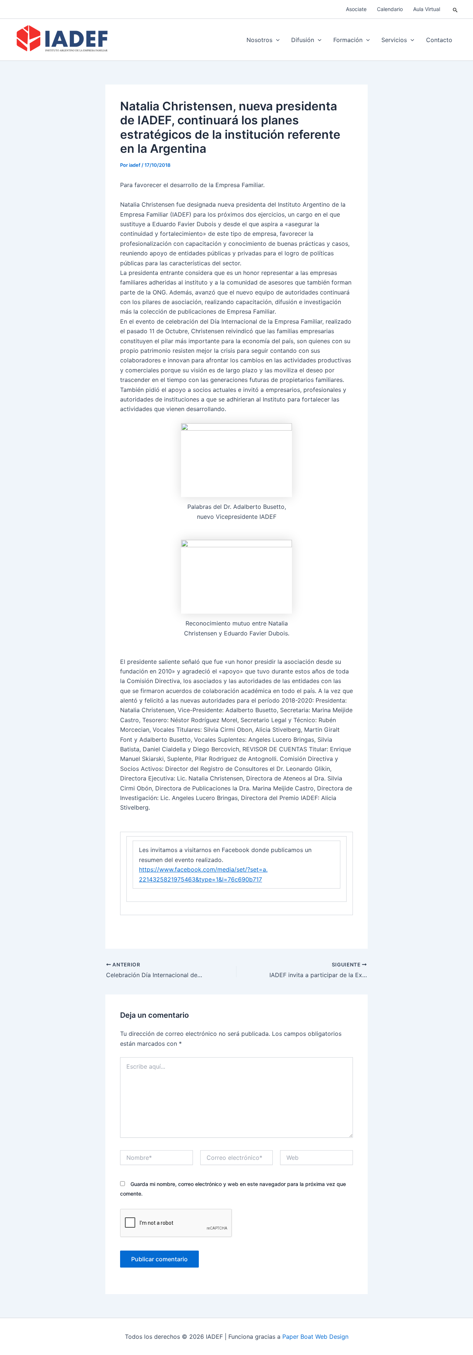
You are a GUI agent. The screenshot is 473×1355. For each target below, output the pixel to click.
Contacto (439, 40)
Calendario (390, 9)
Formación (348, 40)
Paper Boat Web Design (315, 1336)
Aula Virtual (426, 9)
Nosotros (259, 40)
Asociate (356, 9)
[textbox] (236, 864)
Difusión (302, 40)
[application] (276, 40)
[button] (455, 9)
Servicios (394, 40)
